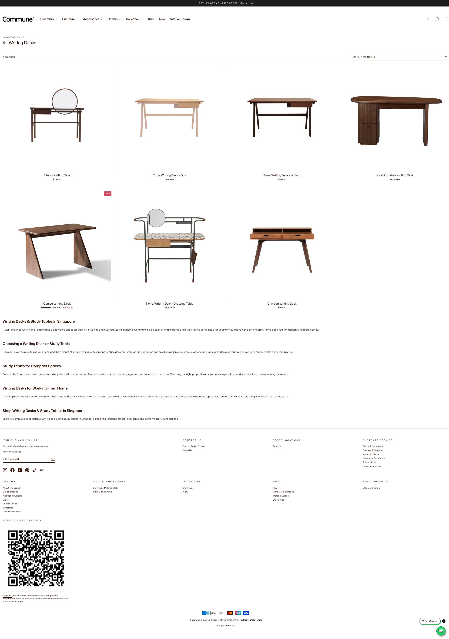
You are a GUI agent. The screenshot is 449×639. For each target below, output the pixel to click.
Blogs (6, 499)
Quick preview (57, 296)
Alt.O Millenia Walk (103, 491)
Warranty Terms (371, 454)
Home (6, 37)
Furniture (68, 19)
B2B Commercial (371, 487)
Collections (16, 37)
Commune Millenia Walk (105, 487)
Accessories (91, 19)
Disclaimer (278, 499)
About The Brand (11, 487)
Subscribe (8, 507)
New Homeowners (12, 511)
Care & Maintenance (283, 491)
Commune (188, 487)
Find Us (277, 446)
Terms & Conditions (373, 446)
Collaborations (10, 491)
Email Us (187, 450)
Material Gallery (281, 495)
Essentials (47, 19)
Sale (151, 19)
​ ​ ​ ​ (274, 503)
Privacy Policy (370, 462)
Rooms (113, 19)
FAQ (275, 487)
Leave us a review (372, 466)
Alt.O (185, 491)
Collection (133, 19)
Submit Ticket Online (194, 446)
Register (7, 595)
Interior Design (180, 19)
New (162, 19)
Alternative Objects (12, 495)
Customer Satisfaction (374, 458)
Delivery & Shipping (373, 450)
